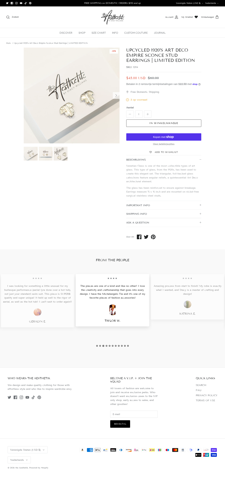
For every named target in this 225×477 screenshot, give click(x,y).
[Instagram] (16, 3)
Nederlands (210, 3)
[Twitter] (7, 3)
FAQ (198, 390)
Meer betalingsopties (163, 144)
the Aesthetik (21, 468)
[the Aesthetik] (112, 17)
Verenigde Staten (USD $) (188, 3)
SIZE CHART (99, 32)
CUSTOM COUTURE (136, 32)
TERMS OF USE (205, 400)
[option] (72, 95)
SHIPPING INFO (136, 213)
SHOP (82, 32)
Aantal (130, 107)
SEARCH (201, 385)
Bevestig (120, 424)
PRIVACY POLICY (206, 395)
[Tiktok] (25, 3)
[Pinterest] (30, 3)
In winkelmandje (163, 123)
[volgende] (116, 95)
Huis (8, 43)
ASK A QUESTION (137, 222)
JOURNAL (160, 32)
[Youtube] (21, 3)
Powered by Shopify (38, 468)
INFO (115, 32)
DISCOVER (66, 32)
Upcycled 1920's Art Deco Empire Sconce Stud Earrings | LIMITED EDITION (51, 43)
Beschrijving (136, 159)
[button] (97, 346)
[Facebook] (12, 3)
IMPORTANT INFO (138, 205)
